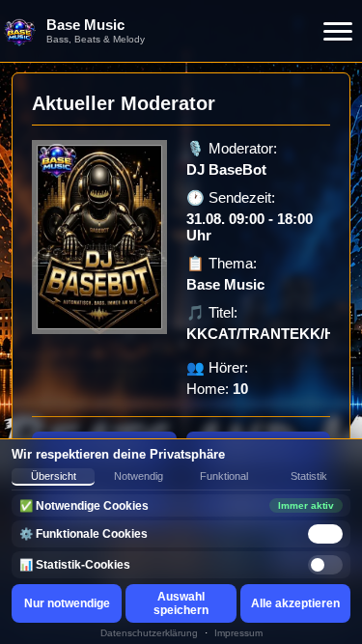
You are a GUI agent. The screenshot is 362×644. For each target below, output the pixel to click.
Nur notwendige (67, 603)
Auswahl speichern (181, 603)
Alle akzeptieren (295, 603)
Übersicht (53, 476)
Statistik (309, 476)
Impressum (238, 633)
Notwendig (138, 476)
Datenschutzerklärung (149, 633)
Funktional (224, 476)
